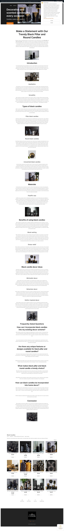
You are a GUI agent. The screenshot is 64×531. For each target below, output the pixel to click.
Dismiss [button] (58, 1)
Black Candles (27, 436)
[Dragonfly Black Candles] (51, 447)
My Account (22, 501)
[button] (62, 2)
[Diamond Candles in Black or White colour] (38, 447)
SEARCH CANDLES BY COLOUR (19, 436)
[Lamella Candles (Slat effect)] (12, 465)
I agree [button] (62, 1)
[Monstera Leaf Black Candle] (25, 484)
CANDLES (11, 436)
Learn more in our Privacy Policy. (48, 18)
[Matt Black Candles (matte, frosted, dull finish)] (12, 484)
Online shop (10, 23)
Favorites (35, 501)
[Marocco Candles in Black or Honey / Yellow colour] (25, 465)
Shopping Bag (42, 501)
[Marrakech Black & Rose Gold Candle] (51, 465)
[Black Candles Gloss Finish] (12, 447)
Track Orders (29, 501)
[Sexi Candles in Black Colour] (51, 484)
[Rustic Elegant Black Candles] (38, 484)
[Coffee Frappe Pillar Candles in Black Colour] (25, 447)
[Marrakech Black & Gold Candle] (38, 465)
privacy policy (29, 1)
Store (8, 436)
